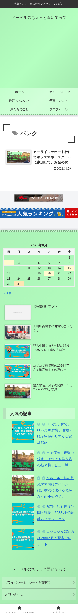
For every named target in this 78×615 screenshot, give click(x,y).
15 (69, 268)
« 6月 (7, 294)
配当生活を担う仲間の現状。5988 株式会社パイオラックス (55, 513)
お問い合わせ (14, 594)
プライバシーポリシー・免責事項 (27, 582)
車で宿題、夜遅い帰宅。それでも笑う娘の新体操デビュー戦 (55, 459)
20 (49, 273)
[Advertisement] (39, 57)
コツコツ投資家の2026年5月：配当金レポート (55, 538)
